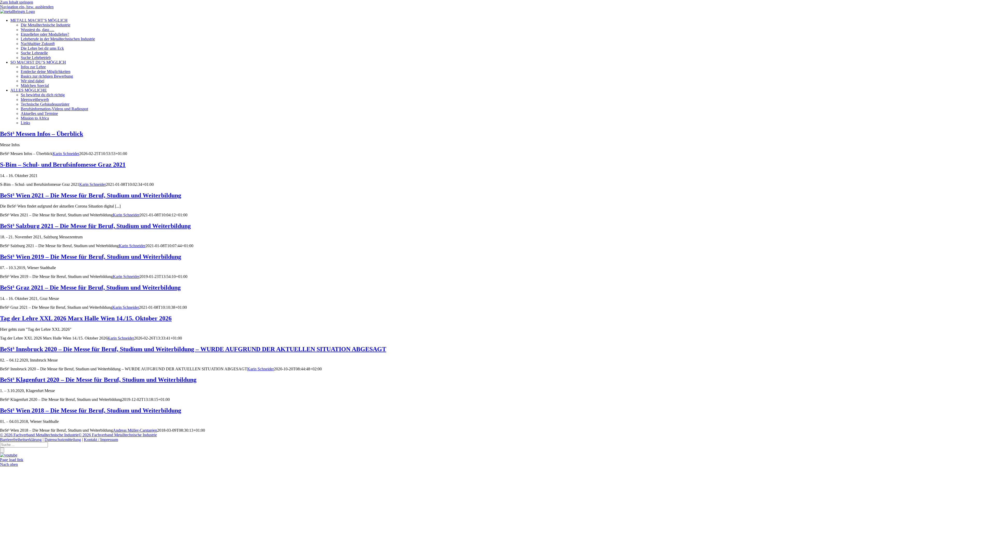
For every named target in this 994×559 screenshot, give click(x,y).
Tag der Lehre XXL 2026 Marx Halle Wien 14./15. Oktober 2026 (86, 318)
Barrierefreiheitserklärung (21, 439)
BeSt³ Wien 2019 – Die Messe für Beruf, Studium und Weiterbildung (90, 256)
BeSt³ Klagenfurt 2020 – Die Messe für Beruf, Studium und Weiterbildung (98, 379)
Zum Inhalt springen (16, 2)
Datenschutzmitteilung (63, 439)
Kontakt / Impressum (101, 439)
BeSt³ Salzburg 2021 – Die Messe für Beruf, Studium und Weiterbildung (95, 226)
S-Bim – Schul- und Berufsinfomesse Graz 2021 (63, 164)
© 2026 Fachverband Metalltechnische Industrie (39, 435)
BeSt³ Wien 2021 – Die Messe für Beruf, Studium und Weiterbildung (90, 195)
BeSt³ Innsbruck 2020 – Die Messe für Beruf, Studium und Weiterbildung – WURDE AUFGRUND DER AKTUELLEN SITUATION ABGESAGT (193, 349)
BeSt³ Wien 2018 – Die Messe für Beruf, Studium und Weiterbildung (90, 410)
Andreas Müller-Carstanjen (135, 430)
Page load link (11, 460)
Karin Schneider (66, 153)
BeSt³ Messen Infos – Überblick (41, 133)
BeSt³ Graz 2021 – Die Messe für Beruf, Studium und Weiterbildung (90, 287)
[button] (27, 7)
